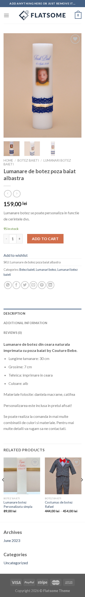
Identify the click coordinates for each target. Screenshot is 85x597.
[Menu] (6, 15)
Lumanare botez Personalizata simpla (18, 504)
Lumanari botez (46, 269)
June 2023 (12, 540)
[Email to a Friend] (33, 285)
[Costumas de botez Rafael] (63, 475)
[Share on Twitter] (25, 285)
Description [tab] (14, 313)
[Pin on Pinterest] (42, 285)
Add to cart (45, 238)
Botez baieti (28, 160)
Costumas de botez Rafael (58, 504)
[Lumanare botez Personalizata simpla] (22, 475)
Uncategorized (16, 562)
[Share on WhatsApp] (8, 285)
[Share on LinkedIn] (50, 285)
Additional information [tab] (25, 323)
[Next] (74, 85)
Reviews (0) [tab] (13, 333)
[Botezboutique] (42, 15)
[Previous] (11, 85)
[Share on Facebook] (16, 285)
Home (8, 160)
